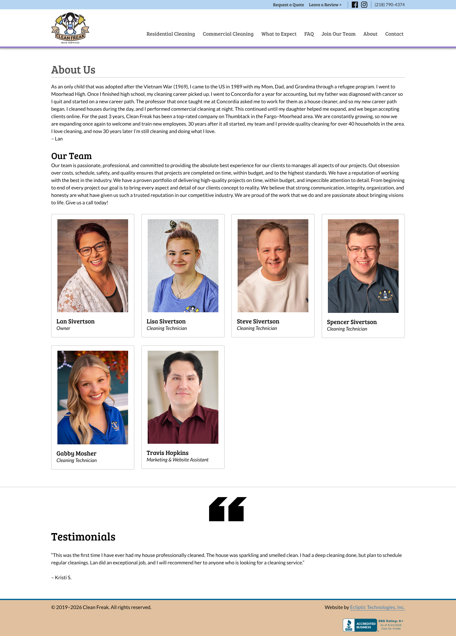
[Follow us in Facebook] (355, 5)
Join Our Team (339, 33)
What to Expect (279, 33)
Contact (394, 33)
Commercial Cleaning (228, 33)
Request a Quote (288, 4)
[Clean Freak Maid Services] (70, 27)
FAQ (309, 33)
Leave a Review (325, 4)
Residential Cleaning (170, 33)
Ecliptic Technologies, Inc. (377, 607)
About (371, 33)
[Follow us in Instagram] (364, 5)
